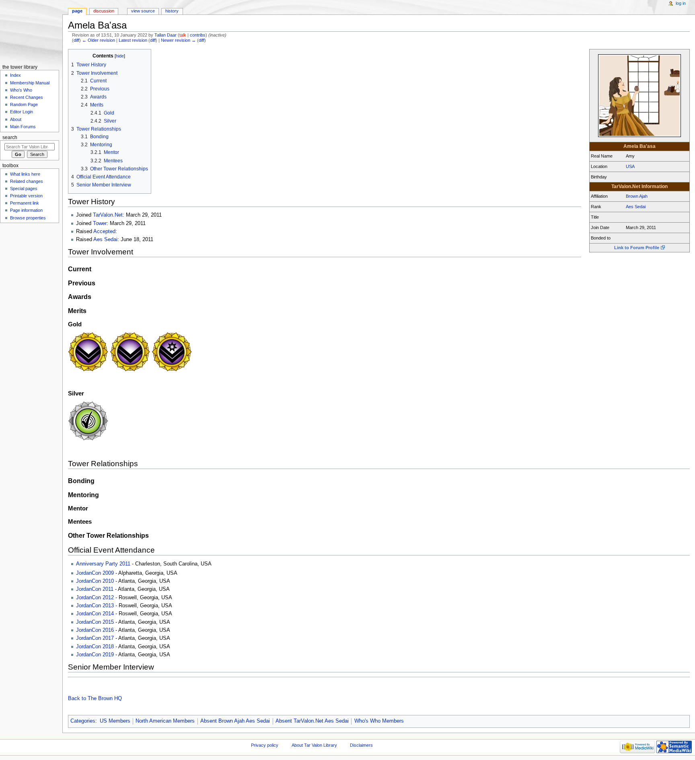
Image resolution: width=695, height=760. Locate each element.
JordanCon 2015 (95, 622)
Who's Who (21, 90)
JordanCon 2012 (95, 597)
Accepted (104, 231)
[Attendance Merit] (88, 439)
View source (143, 10)
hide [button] (120, 55)
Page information (26, 210)
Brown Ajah (637, 196)
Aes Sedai (636, 206)
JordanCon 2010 (95, 581)
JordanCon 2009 (95, 573)
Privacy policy (264, 745)
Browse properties (28, 217)
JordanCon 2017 (95, 638)
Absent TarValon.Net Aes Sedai (312, 721)
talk (182, 35)
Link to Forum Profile (636, 247)
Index (15, 75)
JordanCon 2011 (94, 589)
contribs (198, 35)
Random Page (24, 104)
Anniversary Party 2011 (103, 564)
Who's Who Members (379, 721)
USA (630, 166)
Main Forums (23, 126)
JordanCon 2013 (95, 605)
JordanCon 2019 (95, 655)
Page (77, 10)
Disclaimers (361, 745)
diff (76, 40)
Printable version (26, 195)
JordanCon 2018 (95, 646)
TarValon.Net (108, 215)
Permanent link (24, 203)
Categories (82, 721)
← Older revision (98, 40)
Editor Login (21, 111)
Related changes (26, 181)
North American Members (165, 721)
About (15, 119)
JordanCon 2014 (95, 614)
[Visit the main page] (31, 31)
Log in (681, 3)
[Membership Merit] (88, 370)
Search (9, 137)
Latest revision (133, 40)
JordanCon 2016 (95, 630)
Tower (100, 223)
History (172, 10)
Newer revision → (178, 40)
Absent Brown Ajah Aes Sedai (235, 721)
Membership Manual (29, 82)
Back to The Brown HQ (95, 698)
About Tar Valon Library (314, 745)
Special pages (23, 188)
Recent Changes (26, 97)
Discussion (103, 10)
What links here (25, 174)
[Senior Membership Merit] (172, 370)
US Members (115, 721)
